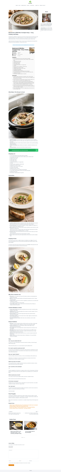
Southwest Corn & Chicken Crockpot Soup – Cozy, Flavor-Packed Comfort (31, 412)
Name (10, 460)
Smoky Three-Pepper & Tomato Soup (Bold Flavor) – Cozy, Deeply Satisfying (22, 407)
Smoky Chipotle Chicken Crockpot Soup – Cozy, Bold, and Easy (20, 408)
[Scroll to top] (59, 471)
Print (31, 53)
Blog (19, 5)
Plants (28, 5)
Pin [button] (33, 53)
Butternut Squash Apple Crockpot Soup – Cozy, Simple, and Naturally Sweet (15, 412)
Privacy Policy (42, 5)
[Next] (36, 429)
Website (30, 460)
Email (20, 460)
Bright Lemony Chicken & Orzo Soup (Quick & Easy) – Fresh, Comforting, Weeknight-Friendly (16, 432)
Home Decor (23, 5)
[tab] (22, 437)
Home (17, 5)
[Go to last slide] (10, 429)
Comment (10, 450)
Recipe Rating (11, 446)
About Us (37, 5)
